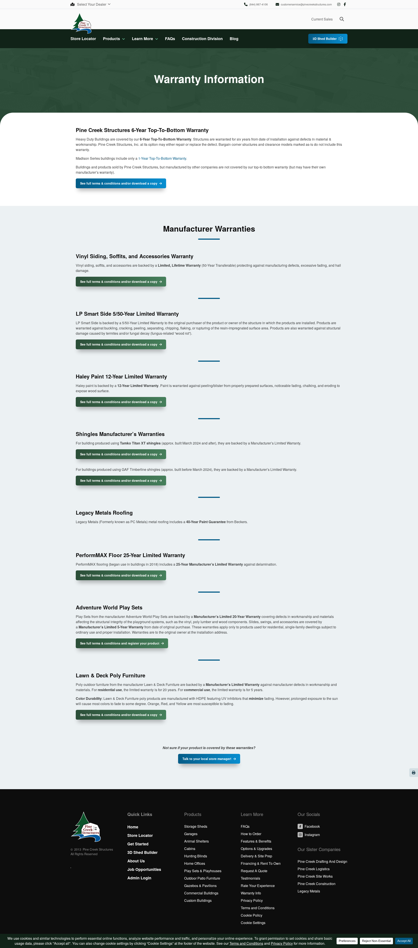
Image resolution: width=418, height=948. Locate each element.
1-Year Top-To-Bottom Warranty (162, 158)
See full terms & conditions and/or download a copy (118, 183)
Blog (234, 38)
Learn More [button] (142, 38)
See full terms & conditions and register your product (119, 643)
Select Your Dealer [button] (92, 4)
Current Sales (322, 19)
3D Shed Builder (325, 38)
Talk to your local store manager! (206, 758)
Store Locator (83, 38)
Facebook (344, 4)
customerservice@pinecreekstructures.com (306, 4)
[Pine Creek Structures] (81, 23)
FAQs (170, 38)
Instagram (338, 4)
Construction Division (202, 38)
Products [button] (111, 38)
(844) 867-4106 (258, 4)
